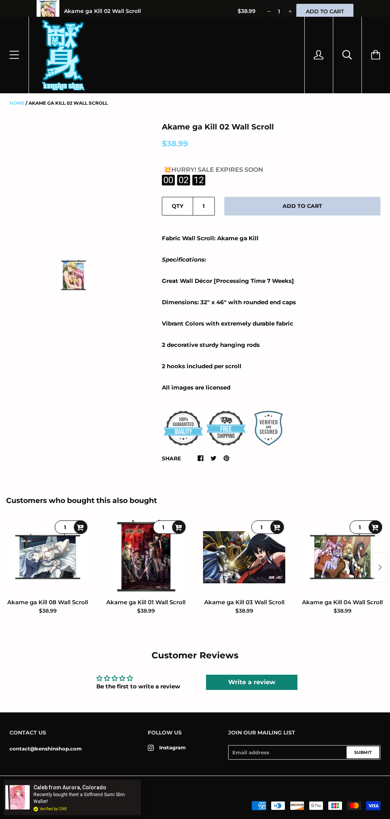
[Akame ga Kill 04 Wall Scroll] (342, 557)
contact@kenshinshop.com (46, 749)
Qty (177, 206)
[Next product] (380, 567)
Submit (363, 752)
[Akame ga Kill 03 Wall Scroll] (244, 557)
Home (17, 103)
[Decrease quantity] (268, 11)
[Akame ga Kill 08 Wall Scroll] (47, 557)
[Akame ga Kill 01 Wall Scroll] (146, 557)
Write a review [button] (251, 682)
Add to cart (302, 206)
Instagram (172, 747)
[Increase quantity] (289, 11)
